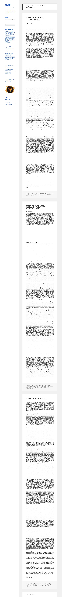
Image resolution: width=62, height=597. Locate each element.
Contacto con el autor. (8, 104)
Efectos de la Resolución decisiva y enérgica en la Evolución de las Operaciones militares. (10, 49)
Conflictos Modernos (8, 4)
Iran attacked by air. (8, 72)
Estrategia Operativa (48, 385)
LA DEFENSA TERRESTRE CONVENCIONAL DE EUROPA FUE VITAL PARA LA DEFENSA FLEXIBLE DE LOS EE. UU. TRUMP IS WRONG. (10, 39)
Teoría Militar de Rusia (35, 195)
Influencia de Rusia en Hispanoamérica (41, 194)
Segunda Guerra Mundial (41, 585)
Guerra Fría (27, 194)
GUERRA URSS (32, 194)
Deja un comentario (43, 195)
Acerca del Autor (7, 102)
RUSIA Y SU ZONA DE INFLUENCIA (36, 387)
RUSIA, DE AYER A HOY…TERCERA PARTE (36, 19)
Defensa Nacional (41, 385)
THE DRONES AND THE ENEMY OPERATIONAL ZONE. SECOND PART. (10, 75)
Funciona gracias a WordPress (31, 594)
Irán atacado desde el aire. (9, 69)
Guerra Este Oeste (50, 193)
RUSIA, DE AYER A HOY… (36, 399)
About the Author (8, 99)
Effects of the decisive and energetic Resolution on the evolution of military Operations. (10, 45)
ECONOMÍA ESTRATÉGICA (43, 193)
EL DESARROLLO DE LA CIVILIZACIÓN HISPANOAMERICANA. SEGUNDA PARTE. (10, 62)
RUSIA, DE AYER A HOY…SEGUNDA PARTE (36, 207)
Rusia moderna (28, 387)
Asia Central (37, 193)
